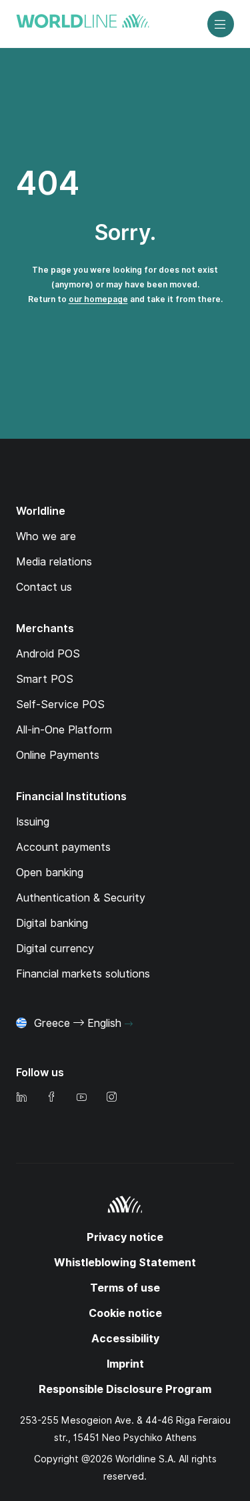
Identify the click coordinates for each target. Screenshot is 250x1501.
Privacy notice (125, 1237)
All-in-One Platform (64, 729)
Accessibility (125, 1338)
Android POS (48, 653)
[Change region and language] (129, 1024)
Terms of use (125, 1288)
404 (47, 183)
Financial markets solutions (83, 974)
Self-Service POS (60, 704)
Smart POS (44, 679)
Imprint (125, 1364)
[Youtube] (81, 1098)
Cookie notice (125, 1313)
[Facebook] (51, 1098)
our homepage (98, 299)
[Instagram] (111, 1098)
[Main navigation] (220, 24)
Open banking (49, 872)
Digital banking (52, 923)
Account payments (63, 847)
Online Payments (57, 755)
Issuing (32, 822)
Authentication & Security (80, 898)
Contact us (44, 587)
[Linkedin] (21, 1098)
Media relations (54, 561)
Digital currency (55, 948)
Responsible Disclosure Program (125, 1389)
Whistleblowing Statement (125, 1262)
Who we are (46, 536)
